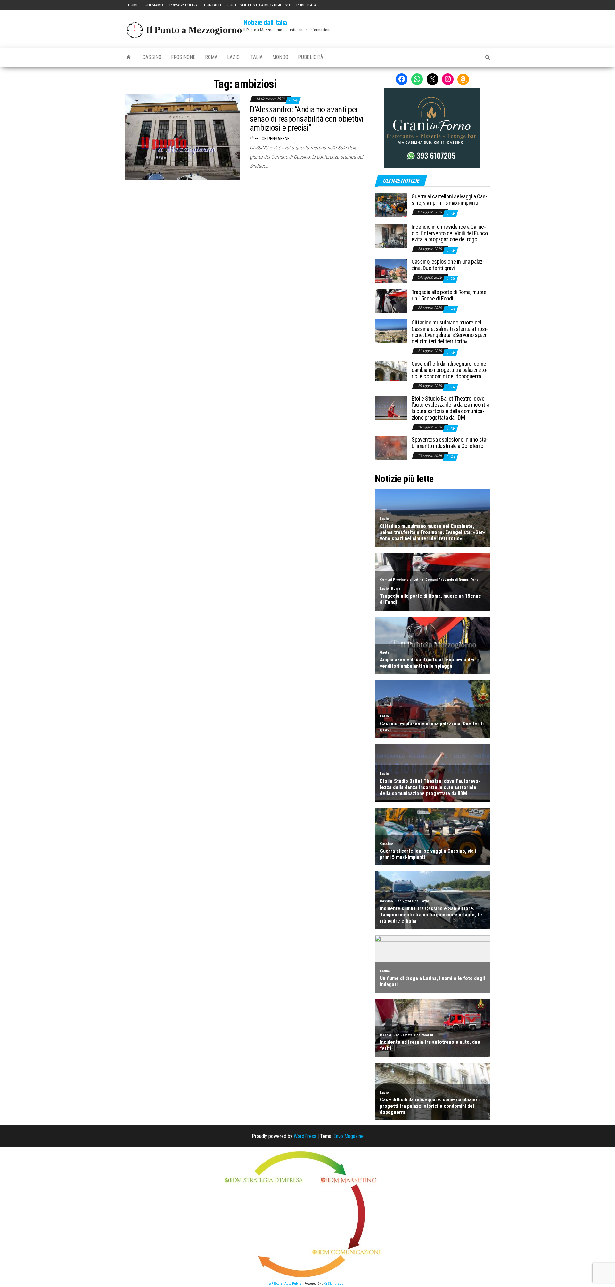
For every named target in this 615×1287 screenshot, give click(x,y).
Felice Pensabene (272, 138)
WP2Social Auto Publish (286, 1284)
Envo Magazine (348, 1136)
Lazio (233, 57)
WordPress (305, 1136)
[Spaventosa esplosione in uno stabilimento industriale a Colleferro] (391, 448)
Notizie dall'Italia (265, 23)
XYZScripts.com (335, 1284)
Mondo (280, 57)
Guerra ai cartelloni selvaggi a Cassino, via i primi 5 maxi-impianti (449, 199)
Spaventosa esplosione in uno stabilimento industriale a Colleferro (450, 442)
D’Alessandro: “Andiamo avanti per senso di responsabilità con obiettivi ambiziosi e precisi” (307, 118)
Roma (211, 57)
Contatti (212, 5)
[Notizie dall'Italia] (129, 57)
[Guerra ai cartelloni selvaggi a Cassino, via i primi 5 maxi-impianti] (391, 205)
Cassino (152, 57)
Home (133, 5)
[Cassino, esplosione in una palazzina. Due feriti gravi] (391, 270)
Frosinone (183, 57)
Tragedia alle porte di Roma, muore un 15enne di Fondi (449, 295)
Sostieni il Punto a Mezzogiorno (258, 5)
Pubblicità (306, 5)
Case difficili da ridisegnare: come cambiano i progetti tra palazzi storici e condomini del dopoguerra (450, 370)
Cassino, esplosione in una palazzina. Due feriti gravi (448, 264)
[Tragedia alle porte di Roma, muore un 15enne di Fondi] (391, 301)
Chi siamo (154, 5)
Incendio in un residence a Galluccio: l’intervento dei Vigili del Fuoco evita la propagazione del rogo (450, 233)
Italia (256, 57)
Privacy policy (183, 5)
